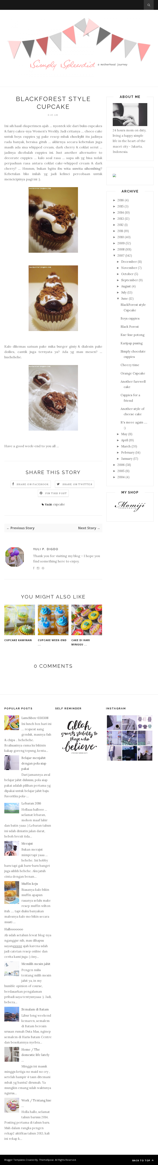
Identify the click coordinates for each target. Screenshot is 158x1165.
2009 (121, 243)
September (129, 280)
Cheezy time (130, 365)
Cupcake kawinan (18, 640)
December (129, 262)
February (128, 452)
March (126, 446)
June (124, 298)
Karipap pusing (132, 343)
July (124, 292)
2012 (120, 225)
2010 (120, 237)
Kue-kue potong (132, 335)
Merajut (27, 843)
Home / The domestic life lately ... (35, 1055)
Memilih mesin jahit (35, 964)
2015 (120, 206)
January (126, 459)
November (129, 268)
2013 (120, 219)
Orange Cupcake (133, 373)
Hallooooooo (13, 929)
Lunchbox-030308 (34, 718)
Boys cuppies (130, 318)
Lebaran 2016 (31, 803)
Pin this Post (56, 493)
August (126, 286)
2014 (120, 212)
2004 (121, 477)
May (124, 434)
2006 (121, 465)
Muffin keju (29, 884)
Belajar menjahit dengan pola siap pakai (33, 763)
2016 (120, 200)
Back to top (141, 1160)
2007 (120, 255)
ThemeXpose (46, 1159)
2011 (120, 231)
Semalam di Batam (35, 1009)
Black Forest (130, 327)
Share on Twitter (77, 484)
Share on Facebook (33, 484)
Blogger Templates (14, 1159)
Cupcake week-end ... (52, 642)
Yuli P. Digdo (45, 549)
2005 (120, 471)
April (124, 440)
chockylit (77, 136)
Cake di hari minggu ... (80, 642)
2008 (120, 249)
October (127, 274)
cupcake (59, 504)
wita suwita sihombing (82, 168)
